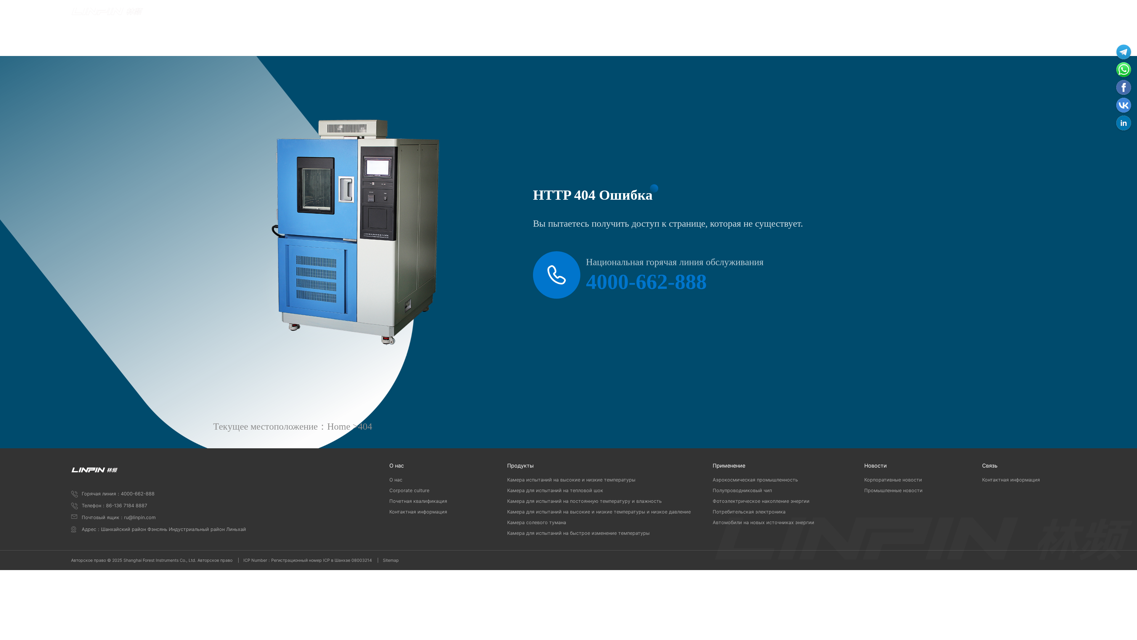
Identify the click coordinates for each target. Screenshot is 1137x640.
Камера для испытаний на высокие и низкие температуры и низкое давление (599, 512)
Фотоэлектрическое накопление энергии (761, 501)
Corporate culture (409, 490)
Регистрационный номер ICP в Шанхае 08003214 (321, 560)
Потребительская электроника (749, 512)
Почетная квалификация (418, 501)
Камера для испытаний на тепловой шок (555, 490)
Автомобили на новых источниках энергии (763, 522)
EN (1062, 13)
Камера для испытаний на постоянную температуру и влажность (584, 501)
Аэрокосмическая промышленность (755, 480)
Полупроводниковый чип (742, 490)
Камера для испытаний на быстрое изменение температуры (578, 533)
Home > (342, 426)
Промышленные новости (893, 490)
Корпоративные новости (893, 480)
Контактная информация (418, 512)
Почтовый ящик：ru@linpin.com (119, 517)
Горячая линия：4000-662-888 (118, 494)
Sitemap (391, 560)
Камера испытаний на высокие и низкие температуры (571, 480)
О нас (395, 480)
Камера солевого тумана (536, 522)
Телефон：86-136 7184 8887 (114, 505)
